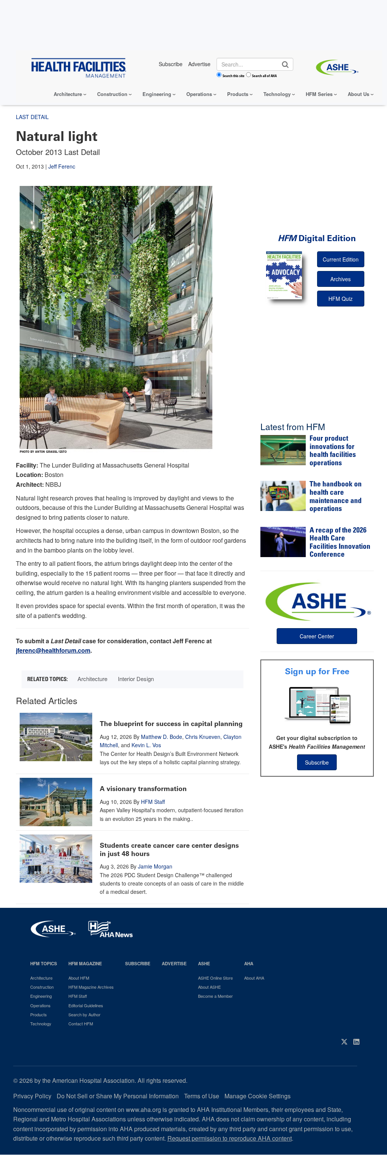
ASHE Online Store (215, 977)
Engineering (156, 94)
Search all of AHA (264, 75)
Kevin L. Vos (146, 745)
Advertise (174, 963)
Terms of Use (201, 1096)
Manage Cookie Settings (257, 1096)
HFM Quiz (340, 298)
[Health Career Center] (317, 600)
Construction (112, 94)
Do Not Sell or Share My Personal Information (118, 1096)
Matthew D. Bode (161, 736)
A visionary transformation (143, 789)
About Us (358, 94)
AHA (248, 963)
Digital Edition (317, 238)
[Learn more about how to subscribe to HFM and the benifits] (317, 705)
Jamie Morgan (155, 866)
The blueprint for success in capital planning (171, 724)
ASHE (204, 963)
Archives (340, 279)
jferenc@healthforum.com (53, 650)
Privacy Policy (32, 1096)
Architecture (68, 94)
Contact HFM (80, 1023)
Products (237, 94)
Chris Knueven (202, 736)
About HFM (78, 977)
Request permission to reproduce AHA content (229, 1138)
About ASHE (209, 986)
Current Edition (341, 259)
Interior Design (136, 679)
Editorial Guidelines (85, 1005)
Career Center (317, 636)
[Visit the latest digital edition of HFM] (284, 275)
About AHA (254, 977)
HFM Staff (153, 801)
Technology (277, 94)
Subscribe (317, 762)
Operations (199, 94)
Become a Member (215, 996)
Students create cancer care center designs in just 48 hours (169, 849)
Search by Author (84, 1014)
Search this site (234, 75)
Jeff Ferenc (61, 166)
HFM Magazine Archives (91, 986)
